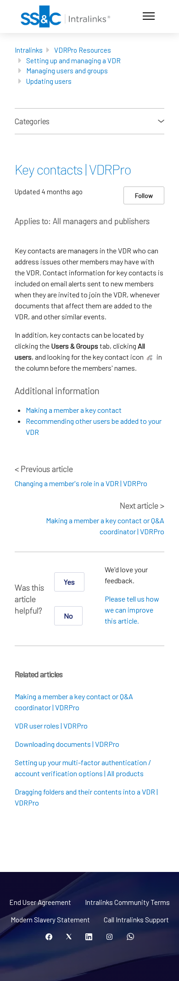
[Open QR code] (130, 937)
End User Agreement (40, 902)
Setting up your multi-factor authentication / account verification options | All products (83, 768)
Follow (144, 195)
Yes (69, 581)
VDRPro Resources (82, 50)
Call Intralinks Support (136, 919)
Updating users (49, 81)
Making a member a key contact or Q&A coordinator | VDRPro (74, 702)
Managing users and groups (67, 70)
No (68, 615)
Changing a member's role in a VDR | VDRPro (81, 483)
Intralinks (29, 50)
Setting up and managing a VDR (73, 60)
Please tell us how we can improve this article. (132, 609)
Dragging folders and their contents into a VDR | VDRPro (86, 797)
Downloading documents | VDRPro (67, 744)
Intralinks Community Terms (127, 902)
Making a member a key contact (74, 410)
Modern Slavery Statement (50, 919)
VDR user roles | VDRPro (51, 725)
